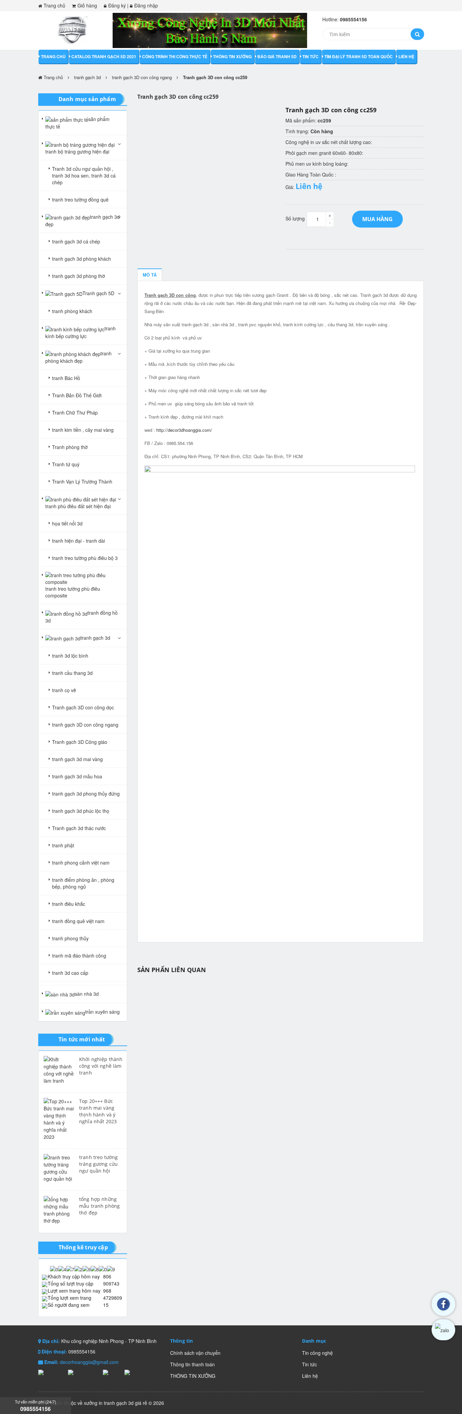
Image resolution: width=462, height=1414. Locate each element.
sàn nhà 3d (87, 993)
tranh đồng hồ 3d (81, 616)
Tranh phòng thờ (70, 447)
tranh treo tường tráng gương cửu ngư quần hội (98, 1164)
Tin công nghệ (317, 1352)
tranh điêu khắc (68, 903)
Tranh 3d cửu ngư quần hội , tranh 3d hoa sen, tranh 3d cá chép (84, 175)
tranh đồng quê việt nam (78, 921)
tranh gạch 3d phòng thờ (78, 276)
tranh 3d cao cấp (70, 972)
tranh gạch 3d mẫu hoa (77, 776)
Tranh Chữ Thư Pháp (75, 412)
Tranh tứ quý (65, 464)
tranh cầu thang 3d (72, 672)
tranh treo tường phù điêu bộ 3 (85, 558)
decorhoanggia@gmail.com (89, 1362)
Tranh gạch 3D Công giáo (79, 741)
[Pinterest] (135, 1372)
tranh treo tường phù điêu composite (72, 592)
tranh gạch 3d (87, 77)
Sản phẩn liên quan (171, 970)
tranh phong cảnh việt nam (81, 862)
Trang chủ (54, 5)
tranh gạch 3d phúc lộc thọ (80, 810)
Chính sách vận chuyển (195, 1352)
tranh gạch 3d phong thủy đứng (86, 793)
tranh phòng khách (72, 311)
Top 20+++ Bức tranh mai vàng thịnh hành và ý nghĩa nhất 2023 (98, 1111)
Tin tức (310, 56)
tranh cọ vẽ (64, 690)
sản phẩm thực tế (77, 123)
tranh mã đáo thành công (79, 955)
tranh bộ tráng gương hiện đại (77, 151)
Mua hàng (377, 219)
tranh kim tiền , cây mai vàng (83, 429)
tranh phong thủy (70, 938)
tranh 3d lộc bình (70, 655)
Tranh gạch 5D (98, 293)
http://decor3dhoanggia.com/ (184, 430)
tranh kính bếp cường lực (80, 332)
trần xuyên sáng (102, 1011)
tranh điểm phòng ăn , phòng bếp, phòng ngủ (83, 883)
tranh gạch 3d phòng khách (81, 258)
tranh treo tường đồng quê (80, 199)
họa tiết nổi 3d (67, 523)
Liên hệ (406, 56)
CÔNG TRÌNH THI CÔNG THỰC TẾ (174, 56)
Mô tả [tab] (150, 275)
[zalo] (443, 1329)
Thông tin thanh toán (192, 1364)
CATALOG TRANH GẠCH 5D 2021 (103, 56)
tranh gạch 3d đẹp (82, 220)
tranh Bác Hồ (66, 378)
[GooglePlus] (83, 1372)
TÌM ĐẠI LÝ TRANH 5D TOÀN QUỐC (358, 56)
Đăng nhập (146, 5)
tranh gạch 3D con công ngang (142, 77)
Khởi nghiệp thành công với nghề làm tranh (100, 1066)
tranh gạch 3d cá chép (76, 241)
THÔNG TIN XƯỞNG (232, 56)
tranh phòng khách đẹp (78, 357)
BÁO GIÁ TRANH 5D (277, 56)
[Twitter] (112, 1372)
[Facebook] (51, 1372)
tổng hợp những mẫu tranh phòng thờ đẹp (99, 1206)
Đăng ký (117, 5)
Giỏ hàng (87, 5)
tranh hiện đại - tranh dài (78, 540)
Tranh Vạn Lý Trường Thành (82, 481)
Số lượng (295, 218)
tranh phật (63, 845)
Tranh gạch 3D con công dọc (83, 707)
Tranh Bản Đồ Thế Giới (76, 395)
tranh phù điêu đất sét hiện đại (78, 506)
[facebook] (443, 1304)
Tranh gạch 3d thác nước (79, 828)
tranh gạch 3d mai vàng (77, 759)
